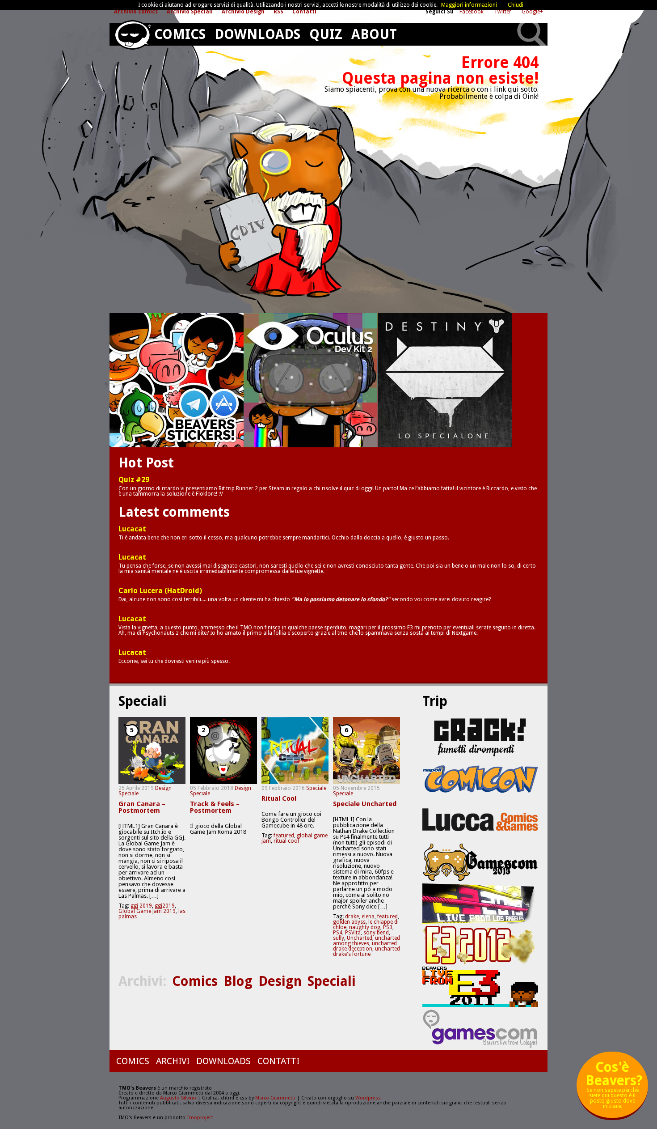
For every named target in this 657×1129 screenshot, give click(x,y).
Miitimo (177, 380)
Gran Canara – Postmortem (141, 807)
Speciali (331, 981)
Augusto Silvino (178, 1098)
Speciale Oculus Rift (311, 380)
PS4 (337, 933)
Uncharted (359, 938)
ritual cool (286, 841)
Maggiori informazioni (469, 5)
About (374, 34)
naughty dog (364, 927)
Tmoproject (200, 1118)
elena (368, 916)
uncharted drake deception (365, 946)
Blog (238, 981)
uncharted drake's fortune (366, 951)
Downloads (257, 34)
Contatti (304, 11)
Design (163, 788)
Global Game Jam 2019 (147, 911)
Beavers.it (132, 35)
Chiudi (515, 5)
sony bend (376, 933)
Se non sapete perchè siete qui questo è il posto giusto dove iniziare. (613, 1088)
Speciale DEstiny (445, 380)
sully (338, 938)
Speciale (128, 793)
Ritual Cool (278, 798)
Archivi (173, 1061)
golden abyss (349, 922)
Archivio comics (136, 11)
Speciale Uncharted (364, 804)
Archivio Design (243, 11)
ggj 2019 (141, 906)
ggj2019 (165, 906)
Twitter (503, 11)
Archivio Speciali (190, 11)
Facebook (472, 11)
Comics (180, 34)
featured (284, 835)
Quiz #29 (133, 480)
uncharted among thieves (366, 940)
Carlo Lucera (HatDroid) (160, 590)
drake (352, 916)
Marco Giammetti (274, 1098)
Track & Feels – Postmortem (215, 807)
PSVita (353, 933)
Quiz (325, 34)
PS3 (387, 927)
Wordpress (368, 1098)
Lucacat (132, 529)
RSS (278, 11)
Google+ (532, 11)
